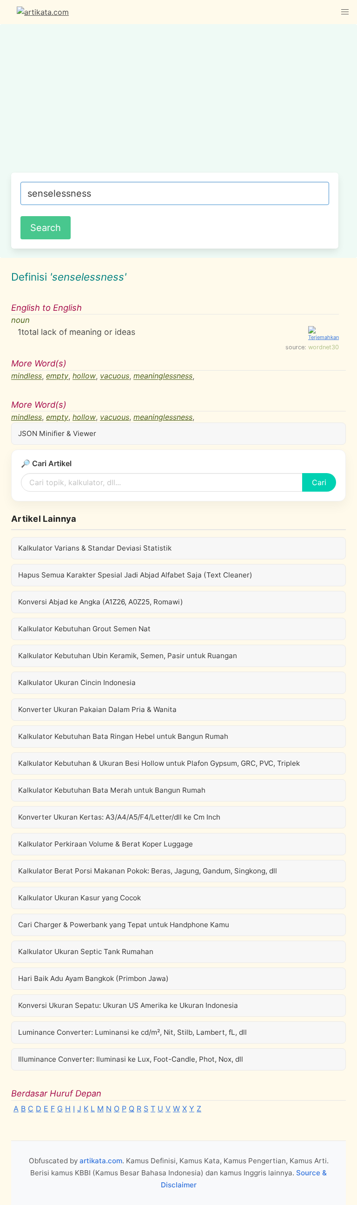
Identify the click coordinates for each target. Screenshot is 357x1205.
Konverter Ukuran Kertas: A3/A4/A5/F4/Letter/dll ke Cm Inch (119, 817)
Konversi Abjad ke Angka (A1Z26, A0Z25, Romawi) (100, 601)
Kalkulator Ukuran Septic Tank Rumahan (85, 951)
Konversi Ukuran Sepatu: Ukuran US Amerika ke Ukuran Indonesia (128, 1005)
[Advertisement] (174, 103)
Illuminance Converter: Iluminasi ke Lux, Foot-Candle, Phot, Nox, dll (130, 1059)
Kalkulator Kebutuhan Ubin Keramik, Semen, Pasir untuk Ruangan (127, 655)
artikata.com (100, 1160)
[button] (345, 12)
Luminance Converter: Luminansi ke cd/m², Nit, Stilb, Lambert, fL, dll (132, 1032)
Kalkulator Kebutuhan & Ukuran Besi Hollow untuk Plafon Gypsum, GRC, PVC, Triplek (159, 763)
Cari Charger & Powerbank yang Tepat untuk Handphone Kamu (123, 924)
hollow (84, 376)
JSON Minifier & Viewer (57, 433)
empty (57, 376)
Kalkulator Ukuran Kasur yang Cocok (79, 897)
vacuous (114, 376)
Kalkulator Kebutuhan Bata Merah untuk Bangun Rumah (111, 790)
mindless (26, 376)
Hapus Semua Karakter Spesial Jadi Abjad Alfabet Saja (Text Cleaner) (135, 574)
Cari (319, 482)
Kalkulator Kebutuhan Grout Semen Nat (84, 628)
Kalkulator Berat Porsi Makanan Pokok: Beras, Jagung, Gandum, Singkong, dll (147, 870)
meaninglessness (162, 376)
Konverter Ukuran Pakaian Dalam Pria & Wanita (97, 709)
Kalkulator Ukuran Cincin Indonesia (77, 682)
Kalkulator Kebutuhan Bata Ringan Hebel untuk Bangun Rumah (123, 736)
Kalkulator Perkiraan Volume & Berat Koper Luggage (105, 844)
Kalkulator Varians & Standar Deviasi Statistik (95, 548)
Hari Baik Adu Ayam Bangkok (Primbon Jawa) (93, 978)
